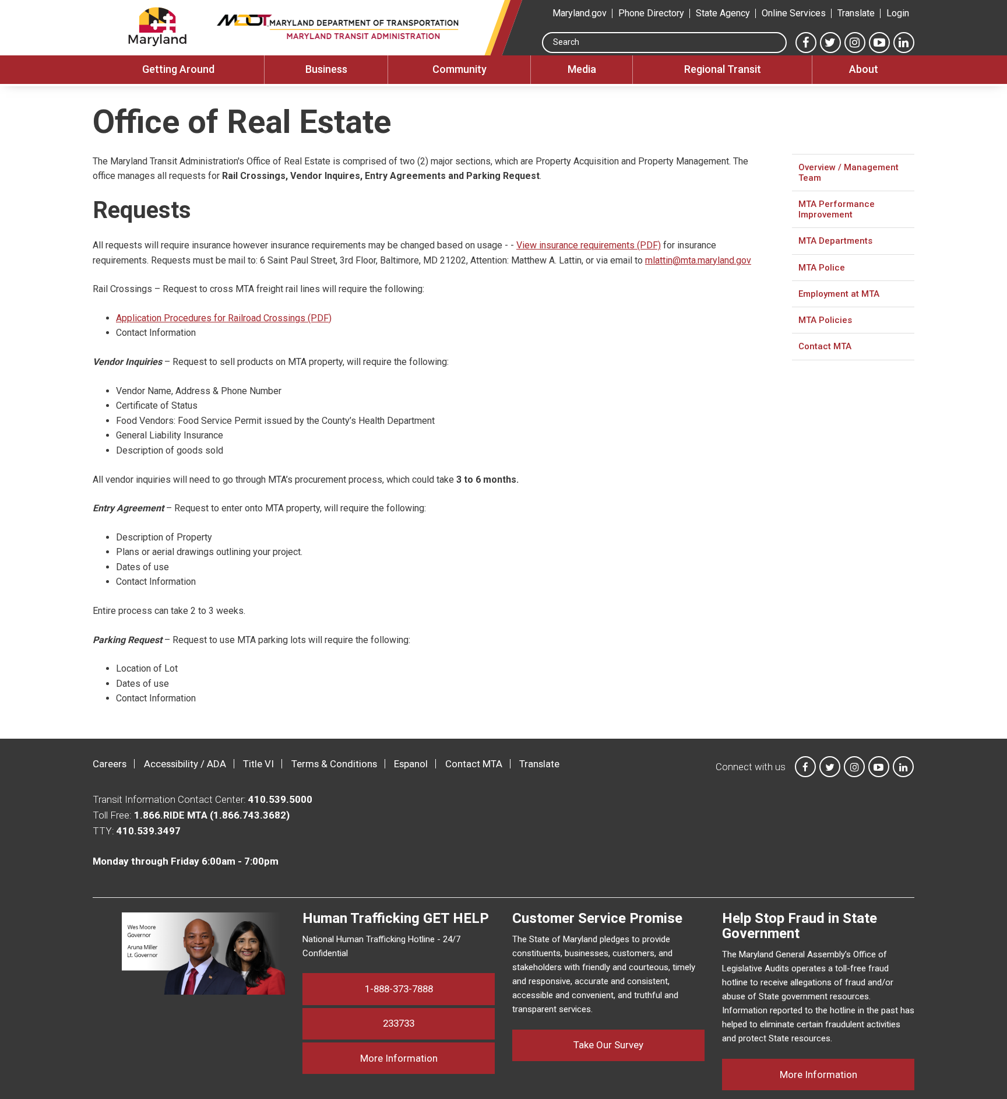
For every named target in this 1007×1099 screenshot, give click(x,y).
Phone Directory (651, 13)
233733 (398, 1023)
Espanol (411, 764)
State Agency (723, 13)
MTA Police (821, 267)
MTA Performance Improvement (836, 209)
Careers (109, 764)
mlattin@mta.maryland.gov (698, 260)
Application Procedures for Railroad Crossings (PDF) (224, 318)
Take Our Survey (608, 1045)
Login (897, 13)
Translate (856, 13)
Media (582, 69)
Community (459, 69)
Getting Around (178, 69)
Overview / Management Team (848, 172)
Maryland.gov (579, 13)
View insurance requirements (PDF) (588, 245)
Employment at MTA (838, 294)
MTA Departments (835, 241)
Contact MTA (824, 346)
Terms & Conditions (334, 764)
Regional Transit (722, 69)
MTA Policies (825, 320)
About (863, 69)
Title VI (258, 764)
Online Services (794, 13)
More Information (427, 1058)
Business (326, 69)
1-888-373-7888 (399, 989)
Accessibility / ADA (185, 764)
